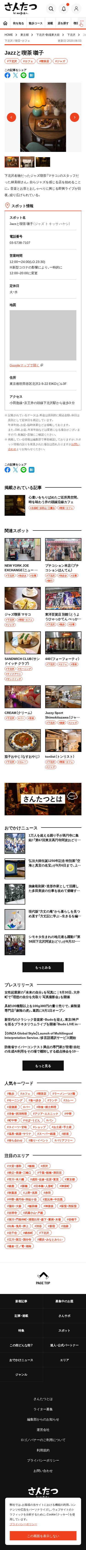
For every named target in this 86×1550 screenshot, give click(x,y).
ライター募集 (43, 1409)
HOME (9, 34)
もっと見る (43, 1065)
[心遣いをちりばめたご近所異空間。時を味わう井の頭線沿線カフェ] (43, 505)
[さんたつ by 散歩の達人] (21, 8)
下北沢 (71, 34)
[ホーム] (5, 23)
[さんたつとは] (43, 799)
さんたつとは (43, 1398)
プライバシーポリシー (43, 1460)
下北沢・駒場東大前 (48, 34)
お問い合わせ (43, 1470)
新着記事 (21, 1301)
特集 (21, 1330)
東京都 (24, 34)
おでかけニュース (21, 1360)
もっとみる (43, 967)
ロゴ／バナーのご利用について (43, 1439)
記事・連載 (21, 1315)
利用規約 (43, 1450)
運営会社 (43, 1429)
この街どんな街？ (21, 1345)
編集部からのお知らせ (43, 1419)
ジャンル (21, 1374)
